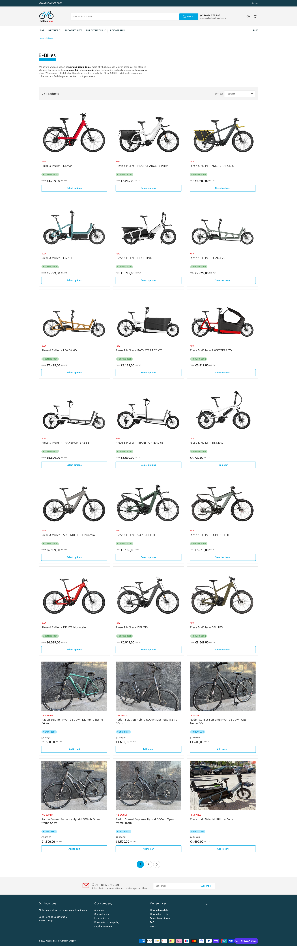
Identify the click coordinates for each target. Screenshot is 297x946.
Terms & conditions (160, 918)
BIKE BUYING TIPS (94, 30)
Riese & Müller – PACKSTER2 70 (211, 350)
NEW (43, 161)
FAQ (152, 922)
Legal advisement (103, 926)
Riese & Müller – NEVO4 (57, 165)
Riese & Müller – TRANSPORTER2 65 (140, 442)
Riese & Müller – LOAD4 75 (207, 258)
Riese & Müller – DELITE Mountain (63, 627)
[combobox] (134, 16)
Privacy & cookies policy (107, 922)
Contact (255, 3)
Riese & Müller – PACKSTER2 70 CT (139, 350)
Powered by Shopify (66, 941)
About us (99, 910)
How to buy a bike (159, 910)
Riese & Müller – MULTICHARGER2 (212, 165)
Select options (74, 188)
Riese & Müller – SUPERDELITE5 (136, 535)
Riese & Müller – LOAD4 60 (59, 350)
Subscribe (205, 885)
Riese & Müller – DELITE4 (132, 627)
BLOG (255, 30)
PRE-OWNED (47, 715)
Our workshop (101, 914)
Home (41, 30)
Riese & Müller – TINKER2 (206, 442)
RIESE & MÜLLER (117, 30)
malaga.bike (51, 941)
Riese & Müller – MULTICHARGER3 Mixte (142, 165)
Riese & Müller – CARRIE (57, 258)
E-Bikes (49, 38)
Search (190, 16)
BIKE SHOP (53, 30)
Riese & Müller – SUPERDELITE (210, 535)
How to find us (101, 918)
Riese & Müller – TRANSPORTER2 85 (65, 442)
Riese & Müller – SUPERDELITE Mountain (68, 535)
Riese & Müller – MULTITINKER (135, 258)
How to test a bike (159, 914)
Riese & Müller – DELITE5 (206, 627)
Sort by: (219, 93)
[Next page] (156, 864)
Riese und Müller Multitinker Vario (212, 819)
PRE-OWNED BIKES (73, 30)
